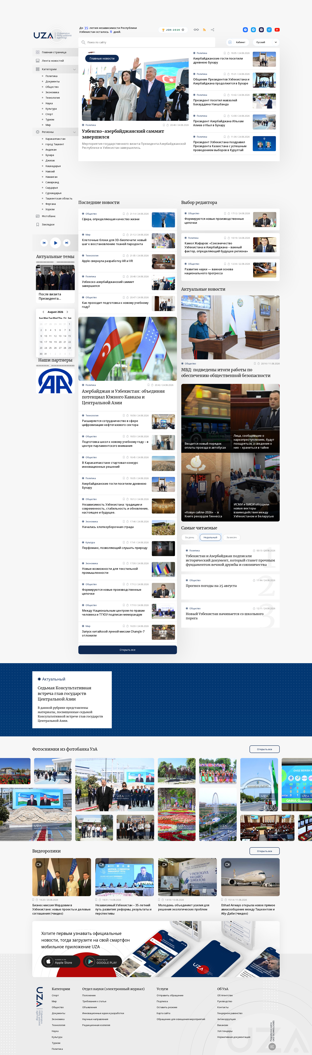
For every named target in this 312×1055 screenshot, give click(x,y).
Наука (49, 103)
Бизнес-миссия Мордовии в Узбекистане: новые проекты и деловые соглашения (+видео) (61, 909)
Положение (89, 995)
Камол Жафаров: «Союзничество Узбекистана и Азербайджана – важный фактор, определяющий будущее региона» (216, 247)
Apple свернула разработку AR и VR (107, 261)
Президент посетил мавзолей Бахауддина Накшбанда (215, 102)
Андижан (51, 149)
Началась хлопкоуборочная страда (108, 527)
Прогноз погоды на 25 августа (211, 586)
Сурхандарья (53, 193)
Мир (48, 125)
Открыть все (127, 649)
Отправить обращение (170, 995)
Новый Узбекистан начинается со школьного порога (225, 616)
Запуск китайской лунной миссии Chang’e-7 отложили (113, 633)
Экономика (52, 92)
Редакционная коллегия (96, 1025)
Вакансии (222, 1025)
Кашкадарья (53, 166)
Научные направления (95, 1019)
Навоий (50, 171)
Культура (51, 108)
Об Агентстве (225, 995)
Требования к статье (94, 1001)
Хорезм (50, 209)
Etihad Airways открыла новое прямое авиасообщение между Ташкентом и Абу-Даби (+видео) (248, 909)
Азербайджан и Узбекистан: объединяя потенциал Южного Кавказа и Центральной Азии (123, 397)
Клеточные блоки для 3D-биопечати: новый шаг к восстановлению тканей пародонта (114, 242)
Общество (52, 87)
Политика (51, 76)
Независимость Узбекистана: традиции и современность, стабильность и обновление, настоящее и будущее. (115, 508)
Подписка (162, 1001)
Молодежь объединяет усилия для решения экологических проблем (183, 907)
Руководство (224, 1001)
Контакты (223, 1007)
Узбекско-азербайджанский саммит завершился (123, 134)
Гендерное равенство (229, 1013)
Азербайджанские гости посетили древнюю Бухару (218, 60)
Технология (53, 97)
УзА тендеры (225, 1031)
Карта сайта (163, 1013)
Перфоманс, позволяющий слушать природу (114, 548)
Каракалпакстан (55, 138)
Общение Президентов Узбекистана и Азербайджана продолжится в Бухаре (221, 81)
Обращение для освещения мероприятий (181, 1019)
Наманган (51, 177)
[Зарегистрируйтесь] (164, 125)
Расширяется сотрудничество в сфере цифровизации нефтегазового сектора (110, 423)
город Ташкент (55, 144)
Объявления (89, 1007)
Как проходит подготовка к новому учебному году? (115, 305)
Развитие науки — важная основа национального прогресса (209, 271)
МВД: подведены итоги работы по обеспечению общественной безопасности (225, 372)
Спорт (49, 114)
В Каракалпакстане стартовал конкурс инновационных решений (110, 465)
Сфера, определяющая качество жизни (110, 219)
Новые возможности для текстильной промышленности (110, 571)
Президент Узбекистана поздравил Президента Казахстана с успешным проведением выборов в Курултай (219, 146)
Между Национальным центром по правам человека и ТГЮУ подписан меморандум (113, 612)
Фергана (51, 204)
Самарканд (52, 182)
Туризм (50, 119)
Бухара (50, 155)
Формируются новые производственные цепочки (111, 592)
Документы (53, 81)
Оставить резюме (167, 1007)
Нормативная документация (233, 1037)
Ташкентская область (59, 198)
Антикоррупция (226, 1019)
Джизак (50, 160)
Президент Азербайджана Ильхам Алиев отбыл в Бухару (218, 123)
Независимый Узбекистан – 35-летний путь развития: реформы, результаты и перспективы (123, 909)
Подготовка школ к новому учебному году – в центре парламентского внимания (115, 444)
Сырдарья (52, 187)
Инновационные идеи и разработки (103, 1013)
